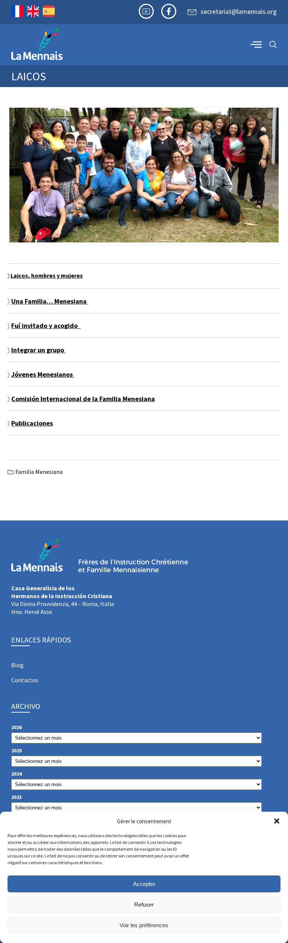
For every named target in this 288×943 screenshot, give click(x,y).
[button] (276, 821)
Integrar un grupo (38, 350)
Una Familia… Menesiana (49, 301)
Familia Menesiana (39, 471)
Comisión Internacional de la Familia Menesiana (83, 398)
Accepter (144, 884)
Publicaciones (32, 423)
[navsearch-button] (273, 45)
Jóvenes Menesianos (42, 374)
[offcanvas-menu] (256, 44)
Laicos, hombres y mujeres (46, 275)
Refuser (144, 904)
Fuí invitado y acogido (46, 325)
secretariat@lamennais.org (239, 11)
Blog (17, 665)
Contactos (24, 680)
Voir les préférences (144, 925)
